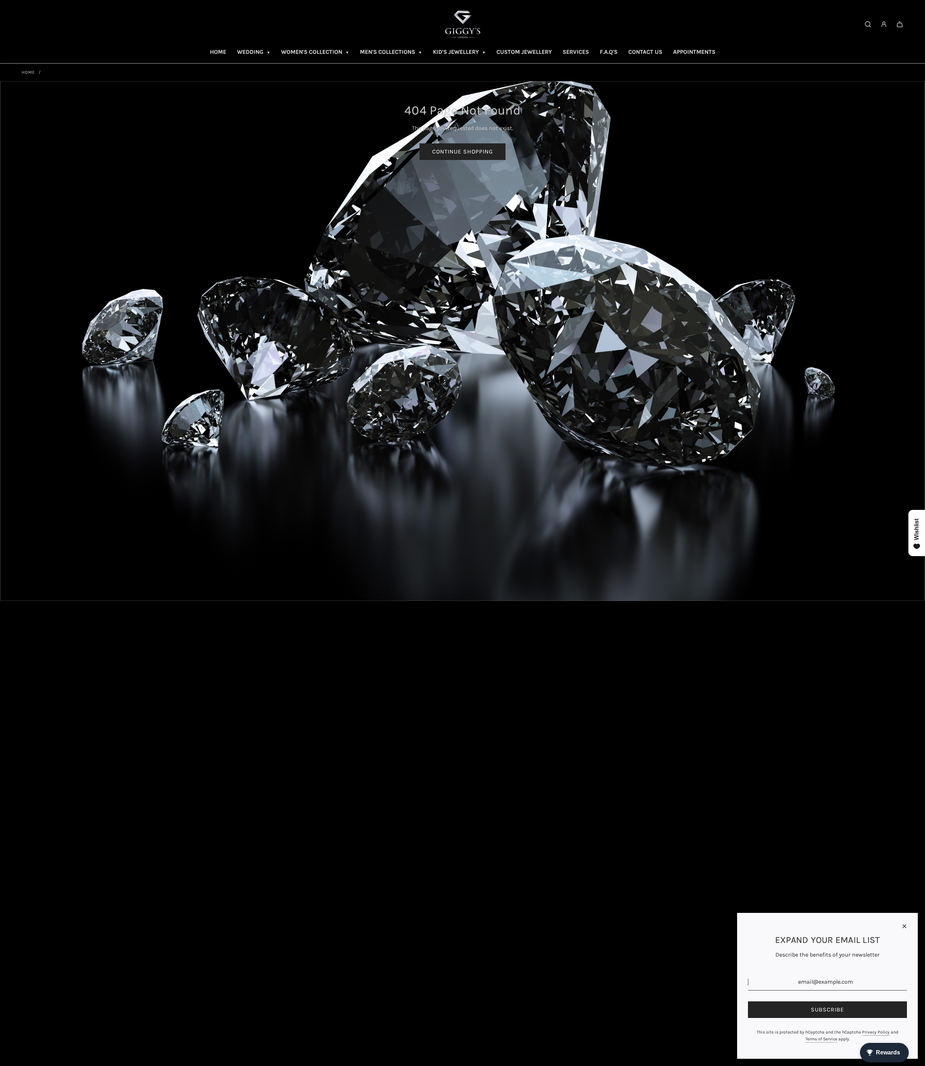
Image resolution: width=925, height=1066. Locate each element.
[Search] (868, 24)
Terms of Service (821, 1038)
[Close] (904, 926)
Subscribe (827, 1009)
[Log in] (884, 24)
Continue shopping (462, 151)
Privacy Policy (876, 1032)
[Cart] (900, 24)
